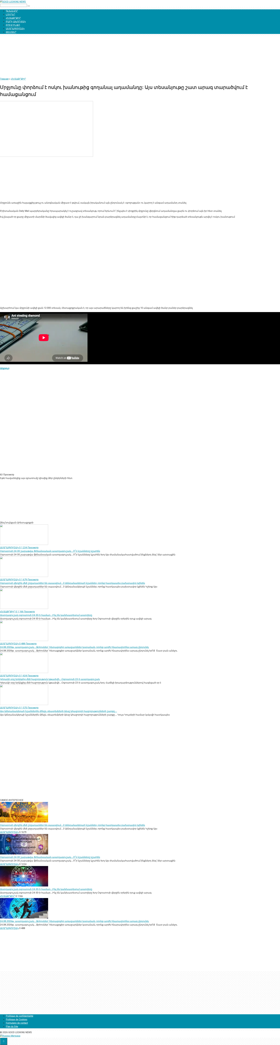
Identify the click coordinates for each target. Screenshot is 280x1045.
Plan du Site (12, 1026)
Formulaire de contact (17, 1023)
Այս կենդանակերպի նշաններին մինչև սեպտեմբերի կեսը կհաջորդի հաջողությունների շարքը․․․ (58, 711)
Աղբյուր (4, 368)
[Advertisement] (87, 56)
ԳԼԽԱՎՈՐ (12, 11)
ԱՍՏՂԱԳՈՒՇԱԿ (15, 28)
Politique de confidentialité (19, 1016)
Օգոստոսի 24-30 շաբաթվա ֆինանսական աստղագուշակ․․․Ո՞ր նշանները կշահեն (50, 551)
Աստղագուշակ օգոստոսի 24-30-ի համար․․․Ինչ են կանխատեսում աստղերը (46, 615)
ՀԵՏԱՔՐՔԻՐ (13, 18)
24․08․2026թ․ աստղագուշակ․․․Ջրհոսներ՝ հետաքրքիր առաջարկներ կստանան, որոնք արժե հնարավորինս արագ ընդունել (74, 647)
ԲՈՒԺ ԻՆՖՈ (13, 25)
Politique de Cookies (16, 1019)
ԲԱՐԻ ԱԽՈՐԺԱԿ (16, 21)
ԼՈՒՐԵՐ (10, 14)
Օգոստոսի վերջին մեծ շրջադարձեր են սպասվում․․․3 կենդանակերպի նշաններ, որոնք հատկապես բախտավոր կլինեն (72, 583)
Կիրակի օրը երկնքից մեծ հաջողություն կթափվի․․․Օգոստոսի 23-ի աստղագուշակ (50, 679)
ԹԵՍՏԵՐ (11, 32)
